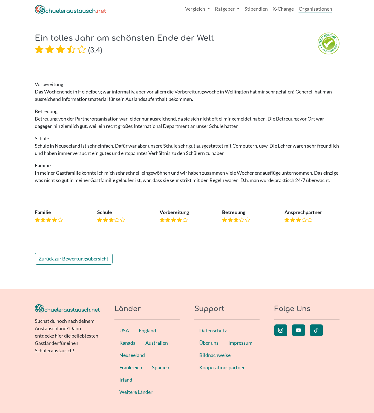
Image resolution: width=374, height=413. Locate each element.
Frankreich (130, 367)
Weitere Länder (136, 392)
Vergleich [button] (195, 9)
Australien (156, 343)
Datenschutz (213, 330)
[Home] (70, 8)
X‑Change (283, 9)
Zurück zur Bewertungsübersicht (73, 259)
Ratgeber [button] (225, 9)
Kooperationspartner (222, 367)
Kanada (127, 343)
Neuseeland (132, 355)
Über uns (208, 343)
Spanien (160, 367)
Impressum (240, 343)
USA (124, 330)
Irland (125, 380)
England (147, 330)
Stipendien (256, 9)
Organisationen (315, 9)
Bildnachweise (215, 355)
